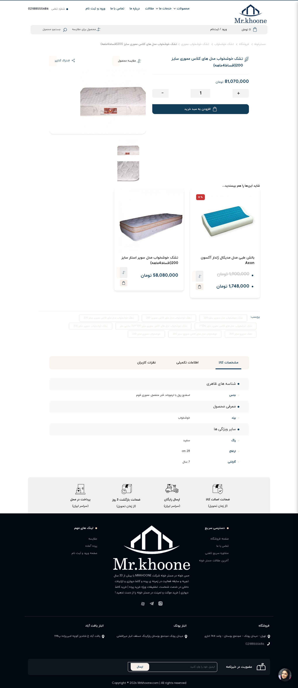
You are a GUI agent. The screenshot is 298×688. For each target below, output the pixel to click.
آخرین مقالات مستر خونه (214, 561)
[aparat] (143, 600)
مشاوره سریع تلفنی (217, 553)
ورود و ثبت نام (95, 9)
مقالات (149, 9)
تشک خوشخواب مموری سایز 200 (91, 326)
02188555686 (254, 644)
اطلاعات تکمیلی (187, 362)
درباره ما (135, 9)
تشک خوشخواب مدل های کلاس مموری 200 (168, 318)
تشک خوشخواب (224, 44)
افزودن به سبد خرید (197, 109)
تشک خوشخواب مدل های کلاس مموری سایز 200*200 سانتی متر (153, 326)
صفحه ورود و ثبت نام (84, 553)
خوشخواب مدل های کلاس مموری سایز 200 (195, 334)
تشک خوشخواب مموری (195, 44)
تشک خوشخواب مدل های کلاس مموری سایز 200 (109, 318)
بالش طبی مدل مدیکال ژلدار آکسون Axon (227, 260)
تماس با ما (117, 9)
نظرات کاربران (146, 362)
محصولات (183, 9)
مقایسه (92, 539)
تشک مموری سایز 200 (240, 334)
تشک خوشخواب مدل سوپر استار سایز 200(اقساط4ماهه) (150, 260)
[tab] (228, 362)
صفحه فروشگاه (220, 539)
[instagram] (160, 600)
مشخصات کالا (228, 362)
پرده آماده (91, 546)
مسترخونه (260, 44)
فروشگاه (244, 44)
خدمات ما (165, 9)
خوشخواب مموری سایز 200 (146, 334)
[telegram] (151, 600)
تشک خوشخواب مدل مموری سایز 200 (223, 318)
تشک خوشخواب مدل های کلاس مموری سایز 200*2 (225, 326)
